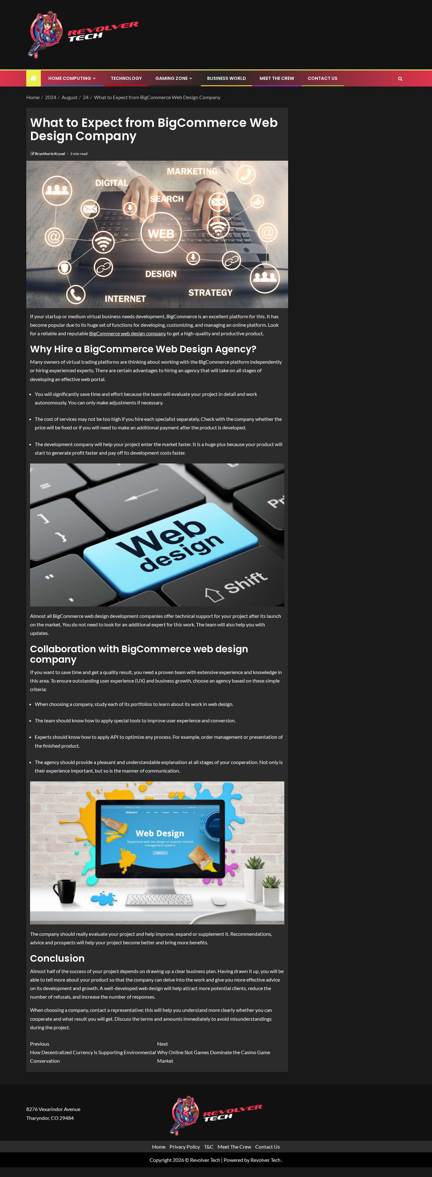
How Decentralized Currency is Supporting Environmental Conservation (93, 1052)
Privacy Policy (185, 1147)
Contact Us (322, 78)
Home (158, 1147)
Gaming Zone (171, 78)
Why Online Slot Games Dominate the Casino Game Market (213, 1052)
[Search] (400, 79)
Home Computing (69, 78)
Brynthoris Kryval (50, 153)
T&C (208, 1147)
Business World (226, 78)
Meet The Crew (277, 78)
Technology (126, 78)
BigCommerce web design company (127, 333)
